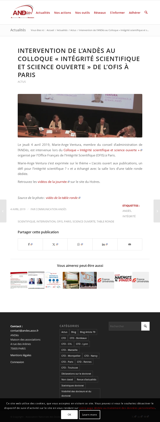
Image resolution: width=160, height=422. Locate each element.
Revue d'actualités (86, 379)
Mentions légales (20, 355)
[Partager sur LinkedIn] (105, 244)
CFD (63, 338)
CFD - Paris (67, 361)
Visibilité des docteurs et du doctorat (76, 393)
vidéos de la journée (52, 182)
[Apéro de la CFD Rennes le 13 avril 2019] (157, 211)
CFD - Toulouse (69, 367)
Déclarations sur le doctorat (76, 373)
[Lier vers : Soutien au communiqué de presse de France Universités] (140, 280)
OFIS (60, 221)
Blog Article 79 (87, 331)
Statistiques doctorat (72, 385)
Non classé (67, 379)
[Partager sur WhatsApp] (80, 244)
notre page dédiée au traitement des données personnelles (117, 408)
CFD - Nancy (91, 355)
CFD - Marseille (69, 349)
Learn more (89, 414)
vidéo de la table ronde (62, 198)
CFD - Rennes (84, 361)
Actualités (18, 30)
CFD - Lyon (82, 343)
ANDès (126, 211)
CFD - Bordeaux (78, 338)
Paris (67, 221)
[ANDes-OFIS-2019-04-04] (80, 115)
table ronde (105, 221)
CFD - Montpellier (70, 355)
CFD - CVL (66, 343)
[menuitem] (26, 12)
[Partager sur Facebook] (30, 244)
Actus (22, 82)
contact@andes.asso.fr (24, 330)
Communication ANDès (51, 209)
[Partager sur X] (55, 244)
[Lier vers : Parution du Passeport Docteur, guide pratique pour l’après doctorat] (18, 280)
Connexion (17, 362)
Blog (73, 331)
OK (69, 414)
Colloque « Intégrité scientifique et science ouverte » (101, 150)
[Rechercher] (146, 12)
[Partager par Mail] (130, 244)
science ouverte (83, 221)
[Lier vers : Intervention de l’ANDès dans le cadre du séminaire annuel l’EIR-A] (71, 280)
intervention (46, 221)
